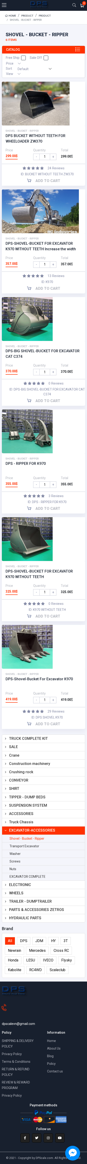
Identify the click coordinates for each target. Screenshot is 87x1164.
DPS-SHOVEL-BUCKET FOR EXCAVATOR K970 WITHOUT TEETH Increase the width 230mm (41, 246)
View (10, 74)
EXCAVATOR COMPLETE (27, 876)
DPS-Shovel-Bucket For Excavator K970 (39, 679)
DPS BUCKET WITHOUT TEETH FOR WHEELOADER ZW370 (35, 138)
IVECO (48, 960)
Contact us (55, 1071)
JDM (39, 941)
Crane (14, 755)
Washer (15, 854)
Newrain (14, 950)
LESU (30, 960)
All (10, 941)
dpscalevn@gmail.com (18, 1024)
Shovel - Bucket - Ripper (27, 838)
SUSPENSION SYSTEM (28, 805)
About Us (54, 1048)
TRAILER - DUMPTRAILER (30, 901)
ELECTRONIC (20, 885)
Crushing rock (21, 772)
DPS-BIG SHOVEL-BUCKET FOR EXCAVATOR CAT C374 (43, 354)
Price (10, 63)
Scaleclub (57, 970)
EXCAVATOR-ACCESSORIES (32, 830)
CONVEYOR (18, 780)
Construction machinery (29, 763)
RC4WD (35, 970)
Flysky (66, 960)
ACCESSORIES (21, 814)
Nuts (13, 869)
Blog (50, 1056)
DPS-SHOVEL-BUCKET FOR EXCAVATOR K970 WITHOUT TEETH (39, 574)
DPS (23, 941)
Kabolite (14, 970)
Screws (15, 861)
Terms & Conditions (16, 1061)
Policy (51, 1064)
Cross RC (61, 950)
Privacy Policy (12, 1054)
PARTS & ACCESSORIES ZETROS (36, 909)
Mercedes (37, 950)
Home (12, 15)
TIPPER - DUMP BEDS (27, 797)
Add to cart (47, 181)
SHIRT (14, 788)
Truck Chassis (21, 822)
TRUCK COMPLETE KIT (28, 738)
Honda (13, 960)
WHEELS (16, 893)
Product (27, 15)
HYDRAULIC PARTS (25, 918)
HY (53, 941)
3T (66, 941)
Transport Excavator (24, 846)
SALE (13, 747)
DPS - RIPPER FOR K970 (26, 463)
